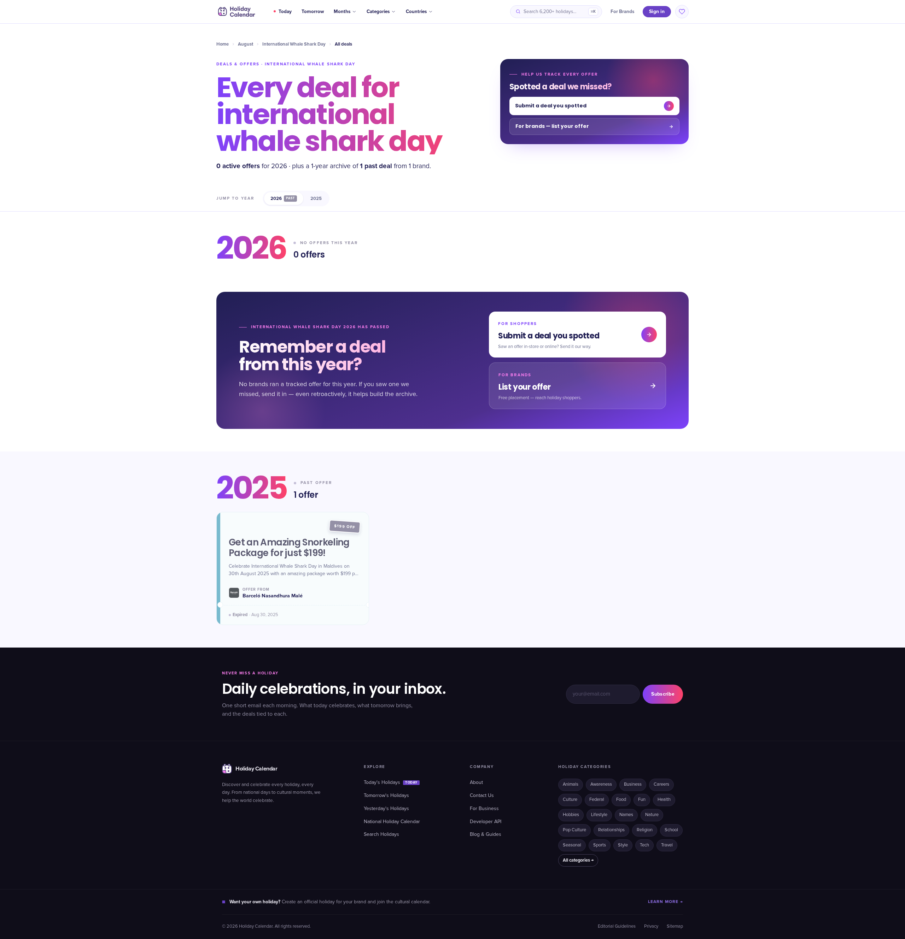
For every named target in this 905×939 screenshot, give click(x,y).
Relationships (611, 830)
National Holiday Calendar (392, 821)
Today (285, 11)
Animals (570, 784)
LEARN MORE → (665, 901)
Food (621, 799)
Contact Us (482, 795)
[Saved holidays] (682, 11)
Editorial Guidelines (617, 926)
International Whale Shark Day (294, 44)
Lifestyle (599, 815)
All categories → (578, 860)
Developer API (485, 821)
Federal (596, 799)
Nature (652, 815)
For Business (484, 808)
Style (623, 845)
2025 (316, 198)
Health (664, 799)
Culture (570, 799)
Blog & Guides (485, 834)
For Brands (622, 11)
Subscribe (663, 694)
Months (342, 11)
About (476, 782)
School (671, 830)
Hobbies (571, 815)
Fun (642, 799)
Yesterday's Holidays (386, 808)
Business (633, 784)
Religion (645, 830)
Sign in (657, 11)
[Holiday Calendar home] (235, 12)
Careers (661, 784)
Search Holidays (381, 834)
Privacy (651, 926)
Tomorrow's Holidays (386, 795)
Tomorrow (313, 11)
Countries (416, 11)
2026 (282, 198)
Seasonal (572, 845)
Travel (667, 845)
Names (626, 815)
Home (222, 44)
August (245, 44)
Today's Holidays (391, 782)
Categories (378, 11)
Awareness (601, 784)
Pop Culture (574, 830)
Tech (644, 845)
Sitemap (675, 926)
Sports (599, 845)
